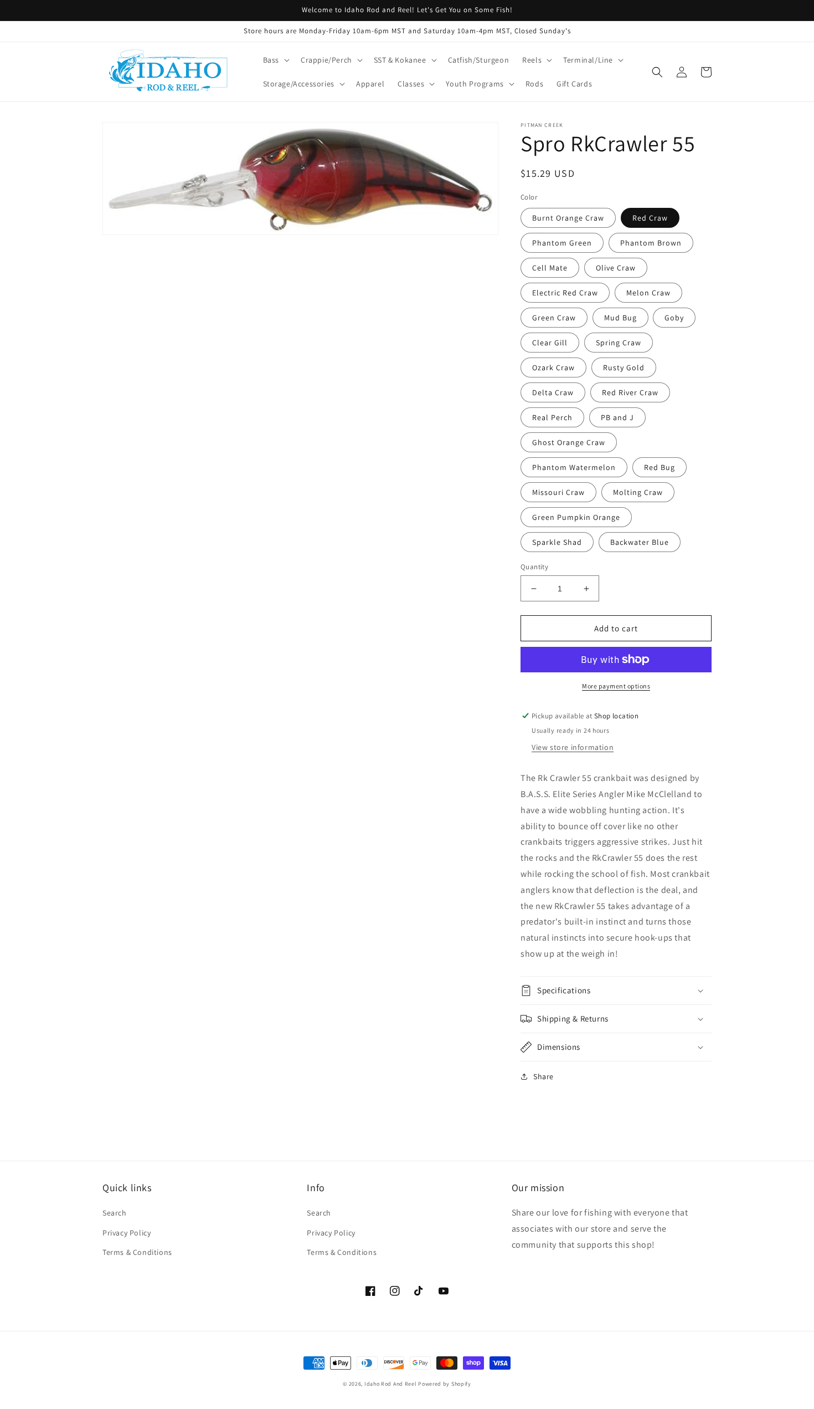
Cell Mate (550, 268)
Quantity (534, 566)
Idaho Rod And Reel (390, 1383)
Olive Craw (616, 268)
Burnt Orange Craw (568, 218)
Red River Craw (630, 392)
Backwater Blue (639, 542)
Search (114, 1213)
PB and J (617, 417)
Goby (674, 318)
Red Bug (659, 467)
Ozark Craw (553, 367)
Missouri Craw (558, 492)
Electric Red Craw (565, 293)
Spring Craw (618, 343)
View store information (573, 747)
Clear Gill (550, 343)
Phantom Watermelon (574, 467)
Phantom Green (562, 243)
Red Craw (650, 218)
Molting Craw (638, 492)
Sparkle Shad (557, 542)
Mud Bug (620, 318)
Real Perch (552, 417)
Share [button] (543, 1076)
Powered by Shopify (444, 1383)
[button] (275, 60)
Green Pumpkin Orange (576, 517)
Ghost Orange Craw (568, 442)
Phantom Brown (651, 243)
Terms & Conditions (137, 1252)
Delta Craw (553, 392)
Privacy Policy (126, 1233)
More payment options (616, 686)
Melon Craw (648, 293)
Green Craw (554, 318)
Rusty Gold (624, 367)
